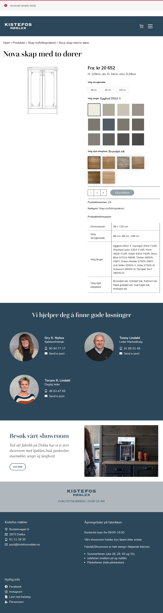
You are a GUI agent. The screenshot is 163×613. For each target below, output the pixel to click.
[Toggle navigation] (150, 26)
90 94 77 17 (57, 348)
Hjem (6, 42)
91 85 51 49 (132, 348)
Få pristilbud (122, 192)
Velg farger (93, 98)
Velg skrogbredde (96, 82)
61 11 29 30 (17, 539)
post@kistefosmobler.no (24, 544)
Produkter (19, 42)
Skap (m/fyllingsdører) (42, 42)
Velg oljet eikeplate (97, 151)
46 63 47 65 (57, 391)
